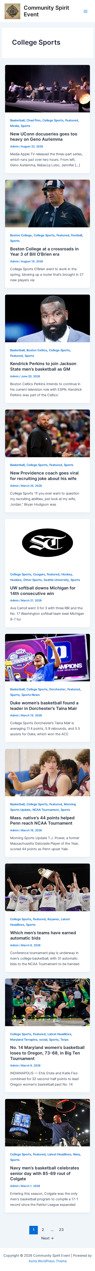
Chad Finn (34, 120)
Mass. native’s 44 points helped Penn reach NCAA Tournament (42, 820)
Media (14, 126)
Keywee (53, 919)
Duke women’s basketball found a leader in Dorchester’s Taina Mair (44, 705)
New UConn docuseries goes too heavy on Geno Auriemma (43, 136)
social (43, 1039)
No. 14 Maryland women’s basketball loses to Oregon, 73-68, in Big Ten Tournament (47, 1053)
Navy (76, 1154)
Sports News (30, 695)
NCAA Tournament (46, 809)
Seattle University (56, 580)
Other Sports (32, 580)
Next (47, 1238)
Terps (64, 1039)
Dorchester (57, 689)
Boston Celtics (37, 350)
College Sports (52, 120)
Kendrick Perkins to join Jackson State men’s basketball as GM (43, 366)
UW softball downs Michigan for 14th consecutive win (42, 590)
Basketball (17, 120)
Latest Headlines (59, 1034)
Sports (25, 126)
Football (76, 235)
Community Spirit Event (46, 11)
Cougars (39, 574)
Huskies (15, 580)
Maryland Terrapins (23, 1039)
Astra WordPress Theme (48, 1261)
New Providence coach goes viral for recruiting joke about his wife (44, 475)
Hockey (66, 574)
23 (61, 1229)
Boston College (21, 235)
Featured (71, 120)
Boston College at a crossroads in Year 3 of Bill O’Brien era (44, 251)
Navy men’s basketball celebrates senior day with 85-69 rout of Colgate (44, 1173)
